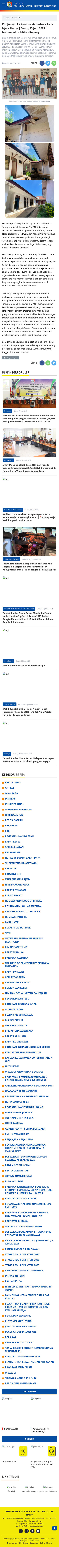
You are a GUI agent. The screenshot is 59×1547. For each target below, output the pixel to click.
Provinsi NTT (17, 18)
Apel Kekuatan (14, 847)
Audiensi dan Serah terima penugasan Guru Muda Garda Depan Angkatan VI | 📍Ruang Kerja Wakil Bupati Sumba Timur (29, 517)
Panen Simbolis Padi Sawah (22, 1249)
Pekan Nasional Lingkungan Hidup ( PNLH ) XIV (28, 1205)
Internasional (14, 804)
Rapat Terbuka (14, 952)
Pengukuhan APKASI (17, 982)
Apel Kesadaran (15, 977)
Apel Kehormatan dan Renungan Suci (29, 1085)
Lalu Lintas (12, 922)
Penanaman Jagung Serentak (23, 906)
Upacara (10, 1372)
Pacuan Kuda (13, 1281)
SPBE (8, 933)
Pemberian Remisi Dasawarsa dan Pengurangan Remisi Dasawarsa (26, 1079)
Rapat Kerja (12, 841)
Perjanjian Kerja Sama (11, 559)
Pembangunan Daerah (19, 836)
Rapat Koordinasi (9, 704)
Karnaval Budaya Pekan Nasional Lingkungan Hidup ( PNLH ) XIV (27, 1214)
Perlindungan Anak (18, 1315)
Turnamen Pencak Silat (20, 1118)
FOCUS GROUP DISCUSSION (20, 1331)
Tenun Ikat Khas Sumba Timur (23, 1226)
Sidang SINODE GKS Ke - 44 (20, 1378)
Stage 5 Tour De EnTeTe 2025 (22, 1259)
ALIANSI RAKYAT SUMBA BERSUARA (25, 1128)
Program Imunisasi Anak (21, 1004)
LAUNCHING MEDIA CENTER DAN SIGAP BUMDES (27, 1297)
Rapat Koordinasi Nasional (22, 1356)
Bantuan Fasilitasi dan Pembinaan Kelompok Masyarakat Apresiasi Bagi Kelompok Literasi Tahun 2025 (28, 1190)
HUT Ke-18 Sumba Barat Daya (22, 857)
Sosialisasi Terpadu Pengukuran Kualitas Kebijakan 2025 (26, 1158)
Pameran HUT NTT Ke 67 (19, 1342)
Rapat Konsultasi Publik (20, 1198)
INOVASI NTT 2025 (15, 1276)
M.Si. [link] (24, 233)
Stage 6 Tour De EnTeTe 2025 (22, 1254)
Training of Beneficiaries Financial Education (27, 965)
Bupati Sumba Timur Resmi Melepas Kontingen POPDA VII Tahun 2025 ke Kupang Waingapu (28, 760)
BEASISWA (10, 1337)
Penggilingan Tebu (17, 998)
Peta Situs (29, 1538)
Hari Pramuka (14, 1123)
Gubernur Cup (14, 1009)
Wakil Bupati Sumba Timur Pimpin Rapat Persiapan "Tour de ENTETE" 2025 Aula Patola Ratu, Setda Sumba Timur (27, 711)
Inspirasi (10, 798)
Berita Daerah (8, 460)
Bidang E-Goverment (31, 1543)
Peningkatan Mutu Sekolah (13, 510)
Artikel (9, 787)
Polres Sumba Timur (18, 927)
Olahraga (7, 754)
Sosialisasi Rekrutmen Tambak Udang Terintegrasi (29, 1349)
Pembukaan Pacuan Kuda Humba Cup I (24, 665)
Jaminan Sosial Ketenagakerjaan (26, 993)
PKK (7, 830)
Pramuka (11, 868)
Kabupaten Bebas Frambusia (23, 1052)
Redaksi (7, 1538)
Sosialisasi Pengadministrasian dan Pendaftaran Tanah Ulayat (28, 1233)
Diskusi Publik (14, 1020)
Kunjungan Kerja (16, 987)
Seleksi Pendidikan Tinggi (21, 863)
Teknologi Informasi (18, 809)
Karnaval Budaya (16, 1221)
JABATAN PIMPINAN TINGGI (20, 1326)
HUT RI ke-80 (12, 1066)
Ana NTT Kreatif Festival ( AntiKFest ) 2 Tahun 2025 (29, 1242)
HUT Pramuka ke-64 (17, 1101)
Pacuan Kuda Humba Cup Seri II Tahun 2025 (19, 608)
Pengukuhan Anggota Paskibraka (27, 1096)
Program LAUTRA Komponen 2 (24, 1270)
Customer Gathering (18, 1321)
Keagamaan (12, 852)
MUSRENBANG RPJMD (17, 879)
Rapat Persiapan (15, 890)
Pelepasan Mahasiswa (19, 1014)
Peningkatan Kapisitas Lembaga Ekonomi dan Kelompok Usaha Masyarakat (25, 1148)
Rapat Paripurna (15, 1036)
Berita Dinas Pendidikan (20, 1383)
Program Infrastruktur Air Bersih (27, 1047)
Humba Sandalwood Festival (23, 900)
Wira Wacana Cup (16, 1025)
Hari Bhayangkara (17, 884)
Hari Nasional (14, 814)
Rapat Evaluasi (14, 971)
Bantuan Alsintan (16, 957)
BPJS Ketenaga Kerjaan (19, 1030)
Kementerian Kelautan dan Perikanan (29, 1362)
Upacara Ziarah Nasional (21, 1091)
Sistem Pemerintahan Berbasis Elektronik (24, 940)
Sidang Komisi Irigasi (18, 1176)
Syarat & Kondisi (17, 1538)
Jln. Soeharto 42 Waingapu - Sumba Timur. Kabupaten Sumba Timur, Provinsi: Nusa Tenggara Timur (29, 1519)
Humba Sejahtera (16, 917)
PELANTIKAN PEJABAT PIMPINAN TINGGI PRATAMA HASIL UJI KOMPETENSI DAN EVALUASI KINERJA (27, 1307)
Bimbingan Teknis (16, 947)
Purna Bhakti (13, 895)
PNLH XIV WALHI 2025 (17, 1134)
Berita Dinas (13, 782)
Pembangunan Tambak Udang (24, 1107)
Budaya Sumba (14, 1181)
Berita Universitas (16, 1170)
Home (6, 18)
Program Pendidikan (18, 1367)
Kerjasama (7, 411)
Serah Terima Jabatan (18, 1112)
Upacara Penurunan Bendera (24, 1071)
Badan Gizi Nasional (18, 1165)
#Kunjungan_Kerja (12, 358)
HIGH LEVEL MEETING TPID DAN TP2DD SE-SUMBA (28, 1288)
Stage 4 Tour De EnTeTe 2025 (22, 1265)
